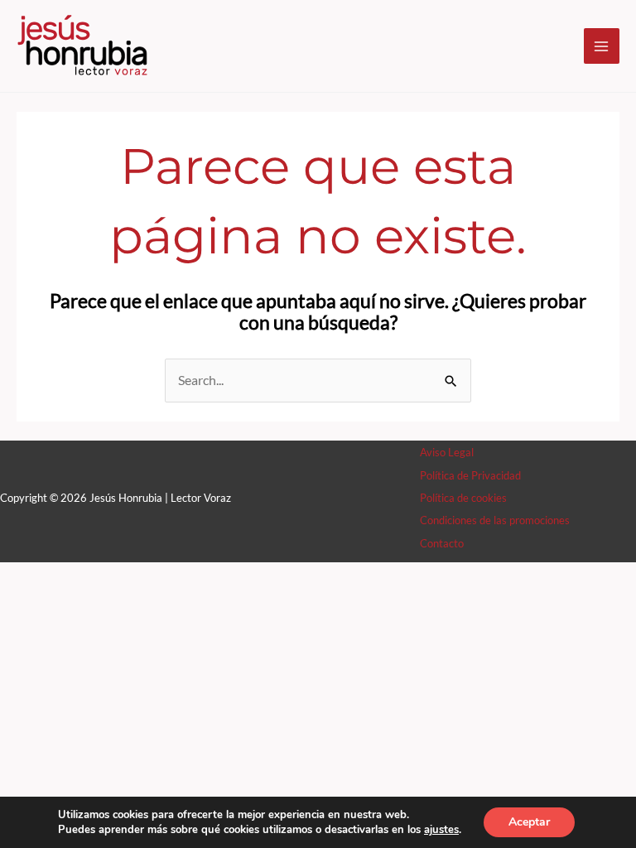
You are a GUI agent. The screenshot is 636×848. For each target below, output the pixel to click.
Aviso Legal (447, 452)
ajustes (441, 829)
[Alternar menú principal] (601, 46)
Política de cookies (463, 497)
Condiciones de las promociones (495, 520)
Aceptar (529, 822)
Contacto (442, 543)
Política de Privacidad (470, 475)
